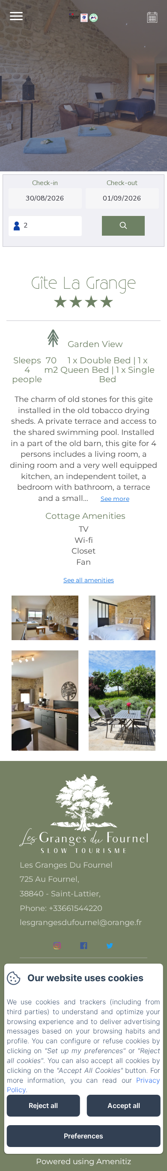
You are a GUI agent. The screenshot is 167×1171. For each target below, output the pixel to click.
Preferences (83, 1136)
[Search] (123, 226)
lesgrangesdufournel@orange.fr (81, 922)
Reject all (43, 1105)
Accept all (123, 1105)
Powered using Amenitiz (83, 1161)
